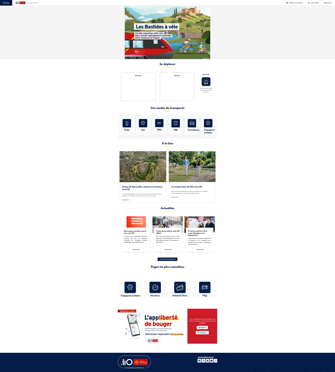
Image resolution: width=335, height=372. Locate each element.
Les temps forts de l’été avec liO (186, 187)
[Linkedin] (207, 360)
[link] (167, 259)
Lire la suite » (126, 199)
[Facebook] (199, 360)
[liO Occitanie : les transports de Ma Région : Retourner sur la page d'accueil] (27, 2)
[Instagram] (203, 360)
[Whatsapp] (215, 360)
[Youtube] (211, 360)
